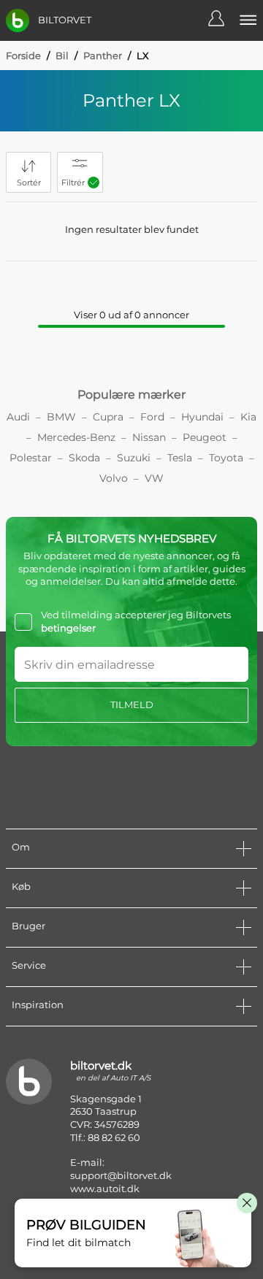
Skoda (84, 457)
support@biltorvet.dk (121, 1175)
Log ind (223, 20)
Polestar (30, 457)
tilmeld (131, 704)
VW (154, 478)
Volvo (113, 478)
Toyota (226, 457)
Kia (248, 416)
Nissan (149, 437)
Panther (102, 55)
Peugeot (204, 437)
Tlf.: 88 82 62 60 (105, 1137)
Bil (62, 55)
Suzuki (133, 457)
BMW (61, 416)
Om (21, 847)
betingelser (68, 628)
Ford (152, 416)
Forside (23, 55)
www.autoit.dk (105, 1188)
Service (29, 965)
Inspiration (38, 1004)
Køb (21, 886)
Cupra (108, 416)
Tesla (179, 457)
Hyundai (202, 416)
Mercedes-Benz (76, 437)
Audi (18, 416)
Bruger (28, 926)
